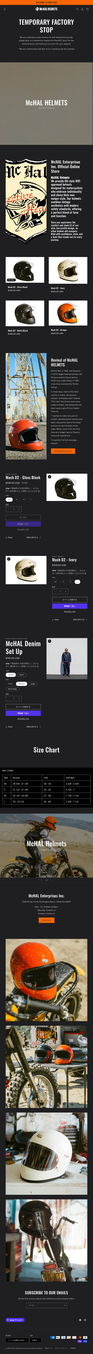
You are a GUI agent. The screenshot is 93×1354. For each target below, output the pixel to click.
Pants (21, 675)
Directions (46, 920)
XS (10, 500)
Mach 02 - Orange (59, 330)
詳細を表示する (32, 537)
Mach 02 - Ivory (58, 288)
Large (33, 684)
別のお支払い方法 (69, 611)
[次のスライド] (51, 880)
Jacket (10, 675)
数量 (7, 505)
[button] (4, 9)
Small (11, 684)
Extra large (12, 689)
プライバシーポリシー (61, 1348)
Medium (21, 684)
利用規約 (73, 1348)
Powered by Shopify (36, 1348)
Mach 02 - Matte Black (18, 330)
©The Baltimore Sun (63, 451)
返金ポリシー (49, 1348)
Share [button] (10, 537)
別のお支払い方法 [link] (23, 529)
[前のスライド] (41, 880)
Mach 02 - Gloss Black (18, 287)
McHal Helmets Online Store (20, 1348)
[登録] (64, 1305)
